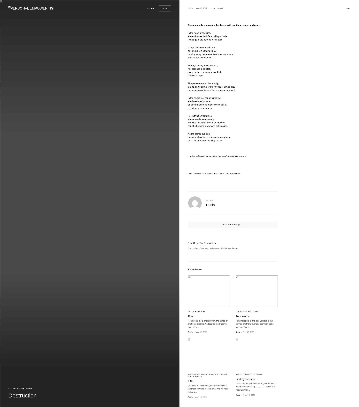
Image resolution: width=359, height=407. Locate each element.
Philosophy (26, 388)
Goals (191, 311)
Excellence (194, 374)
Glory (190, 173)
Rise (227, 173)
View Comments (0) (232, 225)
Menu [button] (165, 8)
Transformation (235, 173)
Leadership (14, 388)
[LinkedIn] (139, 8)
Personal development (209, 173)
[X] (136, 8)
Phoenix (221, 173)
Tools (191, 376)
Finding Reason (245, 379)
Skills (224, 374)
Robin (210, 205)
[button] (150, 8)
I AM (191, 381)
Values (198, 376)
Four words (243, 316)
